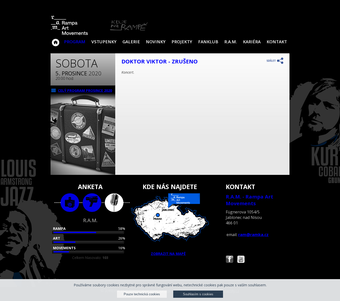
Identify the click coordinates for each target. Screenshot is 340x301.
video (92, 202)
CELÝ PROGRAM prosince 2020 (85, 90)
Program (74, 42)
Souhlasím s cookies (198, 294)
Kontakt (277, 42)
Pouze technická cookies (142, 294)
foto (69, 202)
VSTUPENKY (103, 42)
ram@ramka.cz (253, 234)
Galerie (131, 42)
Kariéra (252, 42)
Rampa (59, 228)
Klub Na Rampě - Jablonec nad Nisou (55, 40)
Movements (64, 248)
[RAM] (99, 34)
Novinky (156, 42)
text (114, 202)
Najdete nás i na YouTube (241, 259)
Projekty (181, 42)
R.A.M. (230, 42)
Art (56, 238)
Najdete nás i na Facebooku (229, 259)
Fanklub (208, 42)
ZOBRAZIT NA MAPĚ (168, 253)
